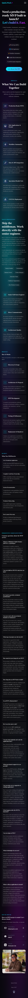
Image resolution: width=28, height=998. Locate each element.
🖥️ (14, 992)
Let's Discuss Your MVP (14, 69)
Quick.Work (6, 3)
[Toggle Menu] (25, 3)
